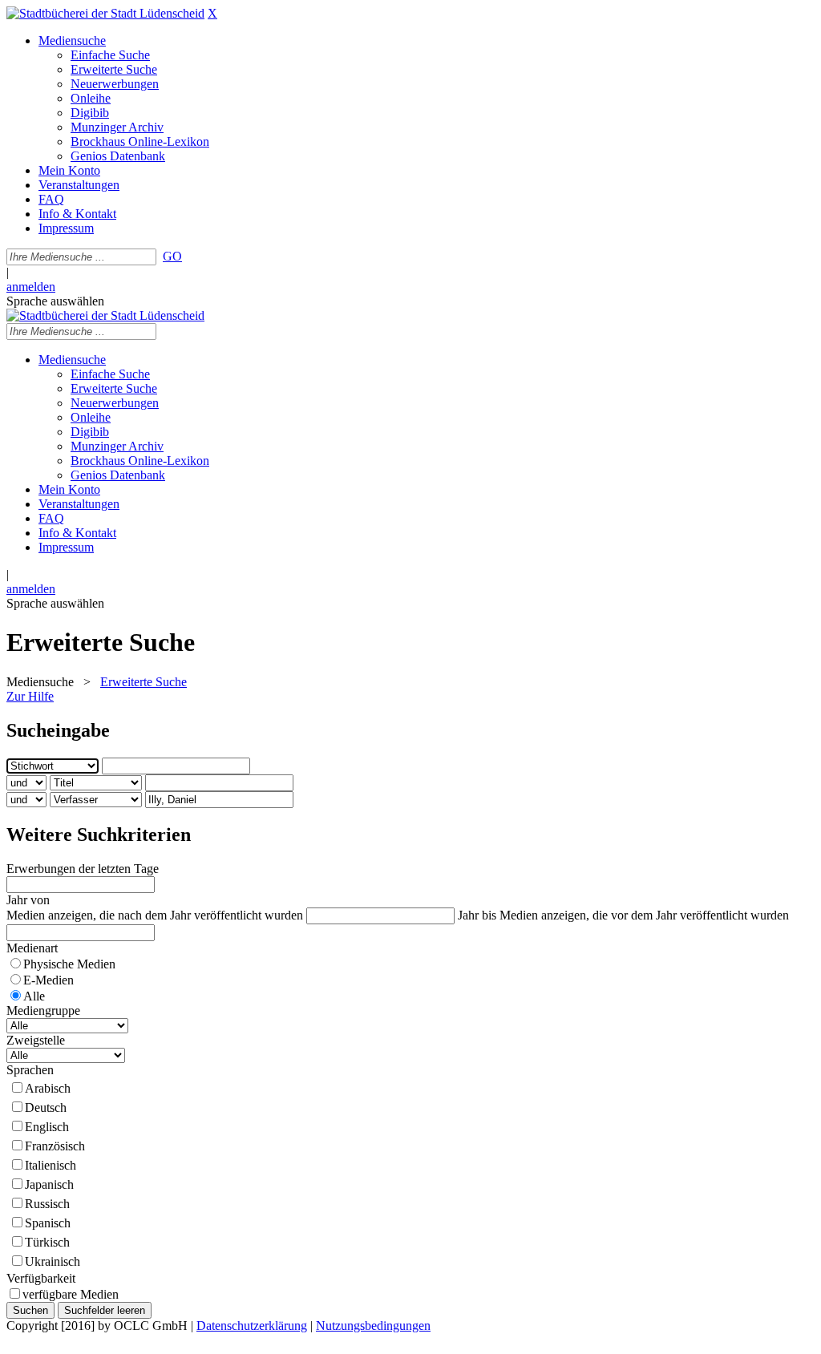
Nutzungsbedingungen (373, 1325)
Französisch (55, 1146)
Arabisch (48, 1088)
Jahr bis (477, 915)
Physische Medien (69, 964)
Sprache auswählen (55, 301)
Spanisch (48, 1223)
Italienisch (50, 1165)
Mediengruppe (43, 1010)
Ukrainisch (52, 1261)
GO (172, 256)
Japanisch (49, 1184)
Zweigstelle (35, 1040)
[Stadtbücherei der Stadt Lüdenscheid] (105, 13)
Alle (34, 996)
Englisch (47, 1127)
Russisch (47, 1204)
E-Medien (48, 980)
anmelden (30, 286)
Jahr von (28, 900)
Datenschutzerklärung (251, 1325)
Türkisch (47, 1242)
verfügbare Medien (70, 1294)
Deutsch (46, 1107)
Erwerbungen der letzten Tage (82, 868)
